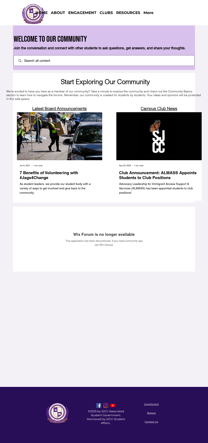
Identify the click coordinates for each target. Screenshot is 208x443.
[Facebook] (98, 405)
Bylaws (151, 413)
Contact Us (151, 421)
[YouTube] (112, 405)
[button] (106, 12)
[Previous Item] (21, 136)
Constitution (151, 404)
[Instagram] (105, 405)
